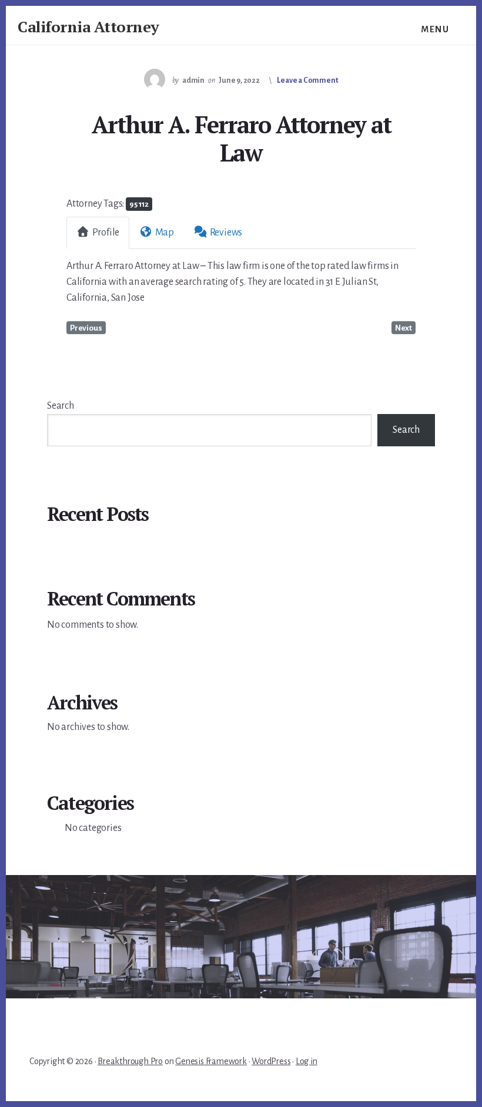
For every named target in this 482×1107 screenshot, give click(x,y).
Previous (86, 328)
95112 (139, 204)
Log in (306, 1061)
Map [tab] (164, 232)
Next (403, 328)
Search (60, 406)
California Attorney (88, 26)
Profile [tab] (106, 232)
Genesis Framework (211, 1061)
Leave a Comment (307, 80)
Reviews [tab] (226, 232)
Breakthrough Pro (130, 1061)
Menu (435, 29)
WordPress (271, 1061)
